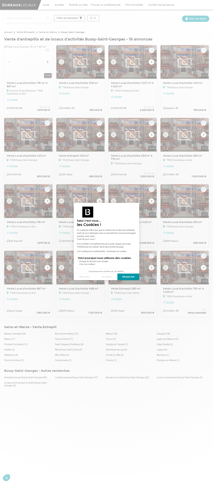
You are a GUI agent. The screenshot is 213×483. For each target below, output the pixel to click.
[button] (6, 477)
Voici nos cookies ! (87, 264)
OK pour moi (128, 276)
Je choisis (106, 276)
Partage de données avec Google (93, 261)
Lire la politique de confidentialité (91, 251)
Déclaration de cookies (116, 251)
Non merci (85, 276)
